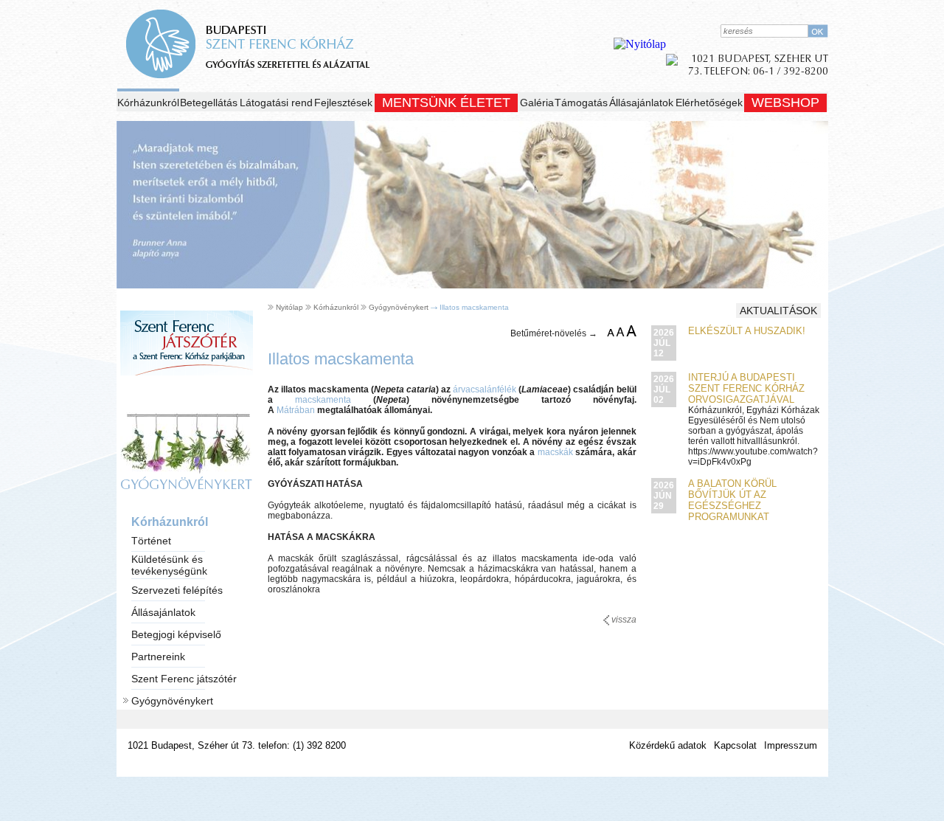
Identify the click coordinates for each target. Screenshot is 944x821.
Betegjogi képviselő (176, 634)
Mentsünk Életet (446, 102)
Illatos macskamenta (474, 307)
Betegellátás (208, 102)
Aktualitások (778, 310)
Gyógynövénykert (172, 701)
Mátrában (296, 410)
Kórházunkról (148, 102)
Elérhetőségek (709, 102)
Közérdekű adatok (668, 745)
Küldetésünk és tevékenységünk (169, 565)
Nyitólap (289, 307)
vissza (622, 619)
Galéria (537, 102)
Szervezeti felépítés (177, 590)
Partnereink (158, 656)
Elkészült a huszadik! (746, 330)
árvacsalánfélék (484, 389)
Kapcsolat (735, 745)
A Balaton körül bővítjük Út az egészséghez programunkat (732, 500)
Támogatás (581, 102)
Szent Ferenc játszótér (184, 679)
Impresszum (790, 745)
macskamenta (323, 400)
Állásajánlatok (641, 102)
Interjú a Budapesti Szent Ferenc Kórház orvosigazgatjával (746, 388)
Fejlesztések (343, 102)
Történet (151, 541)
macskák (555, 452)
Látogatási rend (276, 102)
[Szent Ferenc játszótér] (186, 390)
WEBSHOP (785, 102)
